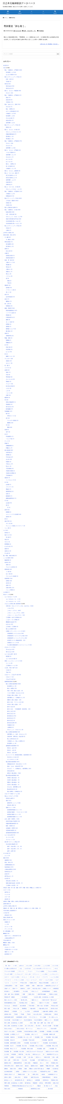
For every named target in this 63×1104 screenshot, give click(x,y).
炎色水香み (9, 120)
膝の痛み (9, 331)
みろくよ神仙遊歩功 (12, 111)
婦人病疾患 (9, 450)
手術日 (29, 1014)
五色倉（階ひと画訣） (14, 695)
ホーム (5, 17)
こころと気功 (46, 965)
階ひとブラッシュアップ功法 (13, 77)
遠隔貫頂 (8, 860)
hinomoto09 (18, 30)
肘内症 (7, 532)
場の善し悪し (24, 1000)
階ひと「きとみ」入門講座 (13, 150)
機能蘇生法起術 (11, 622)
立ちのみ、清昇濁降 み (14, 787)
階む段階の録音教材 (12, 761)
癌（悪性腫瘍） (8, 931)
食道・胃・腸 (9, 260)
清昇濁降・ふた (11, 180)
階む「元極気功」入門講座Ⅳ (13, 191)
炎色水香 (9, 99)
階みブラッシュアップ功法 (13, 198)
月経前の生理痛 (11, 473)
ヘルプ (56, 980)
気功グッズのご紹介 (9, 1031)
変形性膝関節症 (11, 310)
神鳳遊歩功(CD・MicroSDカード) (16, 764)
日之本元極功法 (28, 1020)
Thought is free (40, 1100)
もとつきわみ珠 (10, 835)
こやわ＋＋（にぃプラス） (15, 612)
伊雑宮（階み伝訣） (13, 777)
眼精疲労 (9, 496)
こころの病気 (8, 558)
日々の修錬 (43, 1017)
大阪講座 (55, 1002)
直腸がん (9, 271)
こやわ (10, 608)
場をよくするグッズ (11, 796)
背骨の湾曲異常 (11, 402)
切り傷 (8, 537)
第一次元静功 (10, 166)
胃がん (8, 274)
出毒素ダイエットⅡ (13, 642)
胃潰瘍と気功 (54, 1063)
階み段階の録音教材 (12, 775)
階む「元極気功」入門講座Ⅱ (13, 95)
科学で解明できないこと (44, 1060)
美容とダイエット (9, 919)
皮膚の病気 (7, 903)
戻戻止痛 (10, 770)
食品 (56, 1085)
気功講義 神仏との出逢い (36, 1045)
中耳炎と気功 (23, 982)
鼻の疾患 (50, 1088)
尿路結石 (6, 1011)
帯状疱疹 (9, 377)
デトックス (8, 929)
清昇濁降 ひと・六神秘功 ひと (16, 697)
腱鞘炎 (9, 301)
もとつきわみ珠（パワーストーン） (42, 968)
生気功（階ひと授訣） (14, 704)
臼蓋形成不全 (10, 317)
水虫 (8, 374)
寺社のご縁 (16, 1008)
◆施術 (6, 933)
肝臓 (7, 443)
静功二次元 (11, 711)
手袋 (8, 672)
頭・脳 (7, 365)
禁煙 (8, 564)
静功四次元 (11, 716)
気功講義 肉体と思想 (27, 1048)
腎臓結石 (9, 342)
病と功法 (28, 1054)
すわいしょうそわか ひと (13, 132)
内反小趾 (9, 347)
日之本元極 (7, 1020)
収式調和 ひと (11, 686)
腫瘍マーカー (10, 356)
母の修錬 (56, 1025)
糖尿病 (7, 397)
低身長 (21, 985)
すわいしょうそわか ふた (14, 189)
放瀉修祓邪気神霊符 (12, 832)
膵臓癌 (48, 1068)
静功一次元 (11, 706)
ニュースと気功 (54, 977)
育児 (47, 1063)
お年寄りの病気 (8, 232)
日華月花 (9, 184)
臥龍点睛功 (10, 212)
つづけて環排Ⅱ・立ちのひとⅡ (15, 693)
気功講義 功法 (39, 1037)
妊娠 (7, 429)
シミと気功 (44, 974)
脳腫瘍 (41, 1065)
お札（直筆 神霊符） (12, 819)
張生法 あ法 (12, 748)
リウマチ (8, 367)
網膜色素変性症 (11, 498)
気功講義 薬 (53, 1048)
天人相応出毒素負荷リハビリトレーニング (19, 645)
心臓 (7, 253)
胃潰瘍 (8, 264)
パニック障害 (10, 590)
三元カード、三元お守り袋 (13, 674)
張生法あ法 (10, 86)
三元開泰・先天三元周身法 (14, 617)
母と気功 (38, 1025)
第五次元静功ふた (11, 177)
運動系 (7, 285)
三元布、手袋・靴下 (11, 667)
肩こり (8, 292)
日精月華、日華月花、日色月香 (16, 736)
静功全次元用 (12, 722)
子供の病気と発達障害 (9, 910)
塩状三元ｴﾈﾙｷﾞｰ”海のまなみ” (49, 1000)
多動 (8, 585)
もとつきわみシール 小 (13, 599)
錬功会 (55, 1077)
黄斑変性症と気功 (35, 1088)
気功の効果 (53, 1028)
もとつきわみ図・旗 (11, 654)
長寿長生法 (8, 871)
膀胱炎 (20, 1068)
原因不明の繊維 (42, 994)
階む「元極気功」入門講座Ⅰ (13, 70)
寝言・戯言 (7, 1008)
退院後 (25, 1077)
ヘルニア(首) (10, 438)
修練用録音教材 (9, 681)
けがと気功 (37, 965)
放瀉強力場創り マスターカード (17, 812)
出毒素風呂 (56, 988)
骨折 (7, 539)
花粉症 (9, 361)
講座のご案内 (7, 1077)
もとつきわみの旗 (11, 658)
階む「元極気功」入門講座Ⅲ (13, 141)
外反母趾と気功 (23, 1002)
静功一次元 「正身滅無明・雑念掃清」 (18, 709)
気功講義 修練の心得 (49, 1034)
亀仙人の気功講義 (43, 982)
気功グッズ (6, 594)
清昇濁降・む (10, 148)
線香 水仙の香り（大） (14, 846)
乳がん (8, 466)
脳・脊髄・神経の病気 (10, 555)
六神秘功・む (10, 193)
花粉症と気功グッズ (9, 1074)
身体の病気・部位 (9, 235)
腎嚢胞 (8, 340)
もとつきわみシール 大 (13, 601)
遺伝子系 (8, 521)
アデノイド (21, 971)
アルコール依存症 (11, 567)
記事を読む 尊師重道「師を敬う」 (49, 44)
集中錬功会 (28, 1083)
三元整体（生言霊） (12, 885)
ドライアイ (9, 487)
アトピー (9, 383)
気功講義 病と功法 (21, 1045)
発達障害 (8, 578)
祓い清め (31, 1057)
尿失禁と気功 (54, 1008)
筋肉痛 (9, 287)
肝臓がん (9, 448)
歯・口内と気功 (29, 1025)
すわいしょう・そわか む (14, 216)
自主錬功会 (55, 1068)
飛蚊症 (8, 489)
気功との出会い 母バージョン (25, 1028)
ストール (9, 663)
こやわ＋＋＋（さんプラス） (16, 615)
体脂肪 (7, 922)
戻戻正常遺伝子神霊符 (13, 821)
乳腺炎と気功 (33, 982)
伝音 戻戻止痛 (11, 214)
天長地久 (9, 102)
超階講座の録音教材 (12, 745)
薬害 (7, 248)
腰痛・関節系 (10, 308)
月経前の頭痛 (10, 470)
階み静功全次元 (12, 789)
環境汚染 (21, 1054)
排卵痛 (8, 454)
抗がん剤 (9, 251)
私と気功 (24, 1060)
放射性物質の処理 (9, 1017)
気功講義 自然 (41, 1048)
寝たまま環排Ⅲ (11, 629)
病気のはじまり (37, 1054)
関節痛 (8, 315)
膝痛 (25, 1068)
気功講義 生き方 (9, 1045)
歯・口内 (8, 303)
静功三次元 (11, 713)
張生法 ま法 (12, 752)
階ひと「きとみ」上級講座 (12, 170)
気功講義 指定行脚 (47, 1040)
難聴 (9, 427)
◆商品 (6, 945)
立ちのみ (9, 106)
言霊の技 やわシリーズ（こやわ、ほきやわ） (19, 606)
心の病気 (6, 592)
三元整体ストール (12, 665)
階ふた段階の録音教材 (13, 732)
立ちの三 (9, 145)
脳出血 (27, 1065)
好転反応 (8, 915)
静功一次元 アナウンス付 (15, 702)
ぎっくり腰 (10, 322)
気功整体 (19, 1031)
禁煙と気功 (16, 1060)
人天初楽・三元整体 (12, 626)
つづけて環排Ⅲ (10, 152)
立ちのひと (9, 157)
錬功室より (30, 1080)
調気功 (8, 127)
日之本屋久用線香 (12, 844)
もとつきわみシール (11, 596)
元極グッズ (7, 988)
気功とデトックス (41, 1028)
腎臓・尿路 (8, 338)
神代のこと (39, 1057)
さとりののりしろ (12, 759)
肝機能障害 (9, 445)
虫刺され (8, 551)
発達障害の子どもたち (52, 1054)
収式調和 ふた (11, 743)
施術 (6, 858)
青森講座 (35, 1083)
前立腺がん (10, 246)
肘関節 (8, 324)
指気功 (56, 1014)
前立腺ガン (7, 991)
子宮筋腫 (9, 475)
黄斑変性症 (9, 491)
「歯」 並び (7, 965)
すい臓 (8, 237)
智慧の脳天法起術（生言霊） (14, 883)
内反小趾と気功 (36, 988)
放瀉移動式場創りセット (14, 816)
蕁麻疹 (8, 381)
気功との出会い (8, 1028)
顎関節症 (9, 306)
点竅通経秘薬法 (10, 864)
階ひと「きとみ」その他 (12, 129)
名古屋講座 (24, 997)
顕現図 (8, 656)
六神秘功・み (11, 113)
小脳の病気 (32, 1008)
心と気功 (27, 1011)
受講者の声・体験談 (9, 997)
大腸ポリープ (10, 262)
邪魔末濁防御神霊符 (12, 823)
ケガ (5, 530)
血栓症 (8, 516)
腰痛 (8, 319)
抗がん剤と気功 (37, 1014)
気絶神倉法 (9, 867)
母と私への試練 (47, 1025)
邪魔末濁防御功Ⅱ (11, 134)
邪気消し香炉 (11, 805)
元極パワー (15, 988)
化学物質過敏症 (46, 991)
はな (21, 968)
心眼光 (8, 230)
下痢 (9, 283)
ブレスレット (10, 839)
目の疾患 (18, 1057)
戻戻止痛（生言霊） (12, 880)
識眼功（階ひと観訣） (14, 700)
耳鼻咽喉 (8, 411)
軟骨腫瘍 (9, 409)
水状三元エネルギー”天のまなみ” (34, 1051)
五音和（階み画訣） (13, 780)
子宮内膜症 (10, 468)
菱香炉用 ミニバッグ (14, 803)
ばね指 (9, 503)
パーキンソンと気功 (19, 980)
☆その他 (6, 853)
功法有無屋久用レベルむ (13, 221)
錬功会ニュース (8, 1080)
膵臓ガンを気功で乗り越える (36, 1068)
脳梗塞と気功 (34, 1065)
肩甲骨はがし (9, 876)
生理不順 (9, 452)
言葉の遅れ (10, 587)
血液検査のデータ (53, 1074)
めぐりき (9, 161)
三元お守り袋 (10, 679)
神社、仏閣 (55, 1057)
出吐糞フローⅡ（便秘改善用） (16, 640)
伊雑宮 (8, 203)
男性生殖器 (9, 241)
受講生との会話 (53, 994)
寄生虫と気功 (54, 1005)
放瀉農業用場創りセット (14, 809)
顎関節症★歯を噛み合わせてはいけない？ (23, 1085)
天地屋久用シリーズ (11, 949)
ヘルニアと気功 (49, 980)
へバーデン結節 (11, 312)
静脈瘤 (8, 512)
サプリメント (36, 974)
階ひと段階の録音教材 (13, 683)
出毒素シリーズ (47, 988)
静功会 (41, 1083)
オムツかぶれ (10, 379)
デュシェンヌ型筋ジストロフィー (15, 525)
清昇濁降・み (10, 122)
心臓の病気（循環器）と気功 (49, 1011)
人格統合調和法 (10, 869)
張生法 (8, 83)
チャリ (38, 977)
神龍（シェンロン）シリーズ (13, 661)
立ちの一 (9, 143)
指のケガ (8, 535)
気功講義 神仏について (10, 1048)
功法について (34, 991)
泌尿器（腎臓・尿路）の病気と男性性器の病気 (16, 901)
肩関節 (8, 326)
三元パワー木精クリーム (12, 793)
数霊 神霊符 (10, 825)
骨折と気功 (7, 1088)
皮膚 (7, 370)
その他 (6, 912)
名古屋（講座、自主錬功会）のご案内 (44, 997)
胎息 (8, 97)
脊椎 (7, 333)
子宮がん (9, 464)
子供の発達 (31, 1005)
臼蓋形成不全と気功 (45, 1071)
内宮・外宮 (9, 79)
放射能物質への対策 (21, 1017)
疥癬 (8, 395)
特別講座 (13, 1054)
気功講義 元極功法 (9, 1037)
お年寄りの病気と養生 (10, 906)
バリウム (9, 276)
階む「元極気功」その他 (12, 209)
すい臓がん (10, 239)
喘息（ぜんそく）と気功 (10, 1000)
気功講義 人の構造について (11, 1034)
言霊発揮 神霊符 (11, 830)
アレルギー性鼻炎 (12, 420)
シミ (7, 924)
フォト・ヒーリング (31, 980)
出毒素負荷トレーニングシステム (17, 638)
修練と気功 (40, 985)
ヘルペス (9, 393)
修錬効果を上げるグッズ (52, 985)
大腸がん (9, 269)
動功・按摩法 (12, 688)
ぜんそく (9, 363)
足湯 (7, 874)
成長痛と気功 (7, 1014)
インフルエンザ (11, 480)
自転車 (7, 899)
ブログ (40, 980)
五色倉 (8, 81)
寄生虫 (8, 267)
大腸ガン (33, 1002)
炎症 (7, 299)
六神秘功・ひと (11, 168)
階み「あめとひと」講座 (12, 104)
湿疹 (8, 372)
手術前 (16, 1014)
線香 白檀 (11, 851)
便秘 (9, 280)
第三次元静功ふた (11, 175)
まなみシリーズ (10, 647)
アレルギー (9, 358)
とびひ (8, 388)
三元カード (10, 677)
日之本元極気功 (38, 1020)
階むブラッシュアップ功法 (12, 125)
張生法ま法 (10, 88)
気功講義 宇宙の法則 (28, 1040)
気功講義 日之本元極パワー (31, 1043)
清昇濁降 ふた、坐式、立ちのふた (16, 734)
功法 (4, 67)
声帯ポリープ (11, 416)
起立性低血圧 (10, 296)
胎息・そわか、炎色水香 (15, 766)
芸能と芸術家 (8, 917)
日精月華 (9, 182)
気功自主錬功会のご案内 (30, 1031)
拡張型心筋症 (10, 255)
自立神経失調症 (8, 1071)
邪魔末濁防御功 (46, 1077)
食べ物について (48, 1085)
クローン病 (27, 974)
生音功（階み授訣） (13, 784)
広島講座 (14, 1011)
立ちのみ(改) (10, 118)
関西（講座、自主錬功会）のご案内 (13, 1083)
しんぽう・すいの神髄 (12, 619)
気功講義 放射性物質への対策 (12, 1043)
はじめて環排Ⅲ (11, 74)
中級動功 (10, 725)
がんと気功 (29, 965)
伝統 (16, 985)
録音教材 (8, 954)
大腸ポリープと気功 (44, 1002)
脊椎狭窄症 (10, 335)
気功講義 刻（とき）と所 (25, 1037)
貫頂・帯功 (9, 862)
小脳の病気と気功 (43, 1008)
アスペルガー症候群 (12, 576)
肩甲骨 (7, 892)
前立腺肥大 (10, 244)
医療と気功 (31, 994)
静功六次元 (11, 720)
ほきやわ (9, 624)
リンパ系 (8, 528)
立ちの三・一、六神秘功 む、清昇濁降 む (19, 768)
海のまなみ (10, 651)
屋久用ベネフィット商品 (12, 841)
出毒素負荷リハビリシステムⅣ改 (17, 635)
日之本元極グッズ (17, 1020)
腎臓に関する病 (50, 1065)
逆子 (8, 432)
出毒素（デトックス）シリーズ (15, 631)
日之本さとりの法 (13, 757)
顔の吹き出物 (10, 386)
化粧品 (55, 991)
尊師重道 (41, 30)
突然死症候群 (10, 257)
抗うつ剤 (9, 574)
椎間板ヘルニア (11, 328)
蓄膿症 (10, 422)
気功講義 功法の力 (9, 1040)
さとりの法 (55, 965)
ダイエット (8, 926)
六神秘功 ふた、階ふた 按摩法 (16, 741)
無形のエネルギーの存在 (52, 1051)
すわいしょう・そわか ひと (15, 729)
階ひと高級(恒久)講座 (11, 207)
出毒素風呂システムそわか (15, 633)
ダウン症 (9, 523)
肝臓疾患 (35, 1063)
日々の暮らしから (53, 1017)
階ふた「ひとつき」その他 (12, 186)
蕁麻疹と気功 (21, 1074)
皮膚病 (12, 1057)
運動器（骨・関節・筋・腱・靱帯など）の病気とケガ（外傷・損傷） (22, 908)
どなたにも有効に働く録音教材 (13, 603)
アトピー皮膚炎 (40, 971)
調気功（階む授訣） (14, 773)
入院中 (28, 988)
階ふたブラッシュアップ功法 (13, 225)
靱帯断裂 (8, 544)
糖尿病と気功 (7, 1063)
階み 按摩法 (10, 109)
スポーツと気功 (15, 977)
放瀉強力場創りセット (14, 814)
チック (7, 441)
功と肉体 (25, 991)
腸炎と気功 (13, 1068)
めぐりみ (9, 159)
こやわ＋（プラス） (14, 610)
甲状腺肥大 (9, 436)
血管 (7, 509)
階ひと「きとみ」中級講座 (13, 90)
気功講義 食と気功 (19, 1051)
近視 (8, 493)
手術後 (22, 1014)
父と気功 (6, 1054)
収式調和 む (11, 72)
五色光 (8, 228)
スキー (7, 896)
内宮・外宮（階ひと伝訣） (15, 690)
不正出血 (9, 457)
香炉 (8, 800)
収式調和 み (10, 115)
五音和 (9, 205)
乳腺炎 (8, 461)
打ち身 (7, 553)
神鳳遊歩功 (10, 196)
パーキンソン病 (11, 290)
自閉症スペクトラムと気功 (30, 1071)
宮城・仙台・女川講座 (42, 1005)
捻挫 (7, 548)
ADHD (8, 583)
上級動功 (10, 727)
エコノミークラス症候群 (13, 514)
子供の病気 (7, 940)
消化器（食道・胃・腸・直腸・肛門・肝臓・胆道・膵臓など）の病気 (22, 887)
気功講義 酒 (7, 1051)
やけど (7, 541)
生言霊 (7, 878)
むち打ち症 (9, 546)
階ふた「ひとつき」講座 (12, 173)
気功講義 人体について (31, 1034)
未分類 (6, 65)
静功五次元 (11, 718)
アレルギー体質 (8, 974)
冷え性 (9, 459)
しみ (8, 390)
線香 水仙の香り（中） (30, 30)
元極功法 (22, 988)
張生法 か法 (11, 750)
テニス (7, 894)
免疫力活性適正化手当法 (13, 219)
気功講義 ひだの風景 (52, 1031)
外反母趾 (9, 349)
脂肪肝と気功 (19, 1065)
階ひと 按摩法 (11, 164)
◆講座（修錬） (9, 942)
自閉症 (9, 580)
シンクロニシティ (54, 974)
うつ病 (8, 571)
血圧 (7, 294)
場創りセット (10, 807)
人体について (54, 982)
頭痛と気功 (56, 1083)
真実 (25, 1057)
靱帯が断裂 (48, 1083)
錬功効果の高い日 (19, 1080)
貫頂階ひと (9, 136)
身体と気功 (17, 1077)
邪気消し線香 (10, 798)
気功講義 (42, 1031)
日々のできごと (33, 1017)
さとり (7, 855)
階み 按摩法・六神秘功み (14, 791)
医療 (24, 994)
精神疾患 (8, 569)
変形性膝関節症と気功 (10, 1002)
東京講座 (56, 1020)
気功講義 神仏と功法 (52, 1045)
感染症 (7, 477)
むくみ (9, 351)
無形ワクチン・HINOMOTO (13, 935)
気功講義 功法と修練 (52, 1037)
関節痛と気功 (54, 1080)
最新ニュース (48, 1020)
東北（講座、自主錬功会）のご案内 (13, 1025)
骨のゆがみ (10, 406)
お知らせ (21, 965)
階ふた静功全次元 (12, 738)
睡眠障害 (8, 560)
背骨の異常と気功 (9, 1065)
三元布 (8, 670)
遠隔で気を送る (35, 1077)
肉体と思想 (27, 1063)
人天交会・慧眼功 (12, 200)
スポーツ (6, 890)
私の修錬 (32, 1060)
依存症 (8, 562)
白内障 (8, 484)
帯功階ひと (10, 138)
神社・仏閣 (7, 1060)
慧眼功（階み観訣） (13, 782)
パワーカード (7, 980)
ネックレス (10, 837)
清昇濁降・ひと (11, 154)
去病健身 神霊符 (12, 828)
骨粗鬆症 (9, 404)
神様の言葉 (47, 1057)
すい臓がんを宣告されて (10, 968)
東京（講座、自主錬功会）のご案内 (13, 1023)
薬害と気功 (35, 1074)
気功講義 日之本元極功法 (50, 1043)
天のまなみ (10, 649)
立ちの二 (9, 93)
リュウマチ (14, 982)
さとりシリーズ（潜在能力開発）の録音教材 (19, 754)
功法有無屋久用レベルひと (14, 223)
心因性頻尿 (36, 1011)
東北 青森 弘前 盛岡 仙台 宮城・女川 (41, 1023)
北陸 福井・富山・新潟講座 (11, 994)
